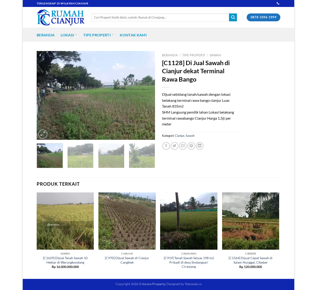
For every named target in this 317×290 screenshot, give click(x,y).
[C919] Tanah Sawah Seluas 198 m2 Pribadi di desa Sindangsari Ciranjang (189, 262)
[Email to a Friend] (183, 146)
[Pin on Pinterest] (191, 146)
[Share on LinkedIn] (200, 146)
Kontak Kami (133, 35)
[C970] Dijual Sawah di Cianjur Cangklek (127, 260)
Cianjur (179, 135)
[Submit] (233, 17)
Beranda (46, 35)
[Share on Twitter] (174, 146)
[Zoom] (42, 134)
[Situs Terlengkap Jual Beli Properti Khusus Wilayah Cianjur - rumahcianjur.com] (60, 17)
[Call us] (278, 3)
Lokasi (67, 35)
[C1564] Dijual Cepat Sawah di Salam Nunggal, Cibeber (250, 260)
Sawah (215, 55)
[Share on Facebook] (166, 146)
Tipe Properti (97, 35)
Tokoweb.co (193, 284)
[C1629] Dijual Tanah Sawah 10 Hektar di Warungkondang (65, 260)
